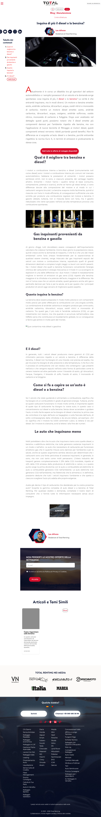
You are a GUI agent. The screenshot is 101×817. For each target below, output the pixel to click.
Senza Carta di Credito (28, 769)
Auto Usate (69, 755)
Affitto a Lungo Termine (71, 733)
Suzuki (42, 743)
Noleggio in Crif (29, 745)
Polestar (54, 754)
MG (40, 754)
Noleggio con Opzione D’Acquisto (73, 744)
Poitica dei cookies (64, 813)
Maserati (42, 751)
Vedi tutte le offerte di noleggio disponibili (59, 151)
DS (52, 746)
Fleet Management (28, 774)
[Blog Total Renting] (60, 722)
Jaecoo (54, 765)
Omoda (42, 762)
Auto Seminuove (71, 768)
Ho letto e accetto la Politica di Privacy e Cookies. (48, 572)
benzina (73, 98)
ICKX (53, 762)
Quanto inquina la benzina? (10, 70)
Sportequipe (56, 757)
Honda (42, 732)
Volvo (53, 743)
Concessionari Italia (72, 729)
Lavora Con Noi (29, 752)
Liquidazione (28, 765)
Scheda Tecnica (71, 740)
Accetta (35, 579)
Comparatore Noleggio (70, 751)
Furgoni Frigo (70, 737)
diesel (61, 98)
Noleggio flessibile (26, 736)
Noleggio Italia (28, 755)
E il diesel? (10, 76)
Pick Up (68, 747)
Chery (41, 760)
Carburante (59, 9)
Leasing (26, 758)
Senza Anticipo (29, 732)
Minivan (68, 758)
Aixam (41, 765)
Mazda (53, 729)
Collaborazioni (35, 813)
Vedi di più (11, 79)
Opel (53, 735)
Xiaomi (42, 757)
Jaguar (42, 735)
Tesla (41, 746)
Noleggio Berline (26, 791)
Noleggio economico (27, 741)
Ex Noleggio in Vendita (71, 780)
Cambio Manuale (72, 760)
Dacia (41, 729)
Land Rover (55, 749)
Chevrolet (43, 749)
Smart (41, 738)
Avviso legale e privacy (48, 813)
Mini (53, 732)
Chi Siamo (27, 729)
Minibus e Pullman (72, 763)
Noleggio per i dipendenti (70, 775)
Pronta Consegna (27, 779)
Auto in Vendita (29, 787)
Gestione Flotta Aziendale (29, 748)
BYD (53, 760)
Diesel (67, 9)
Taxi (66, 766)
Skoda (53, 740)
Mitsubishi (55, 751)
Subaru (42, 740)
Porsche (54, 738)
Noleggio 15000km (26, 796)
